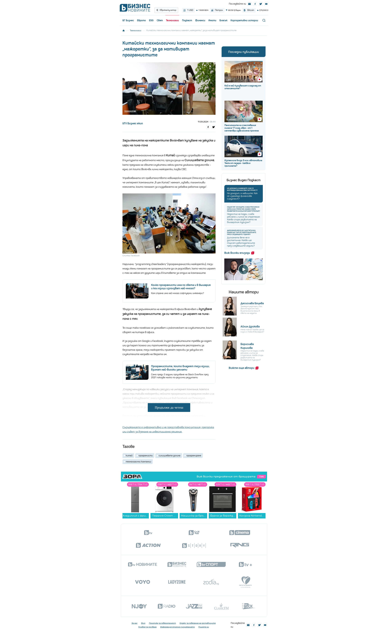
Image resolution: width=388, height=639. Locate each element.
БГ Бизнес (128, 20)
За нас (134, 623)
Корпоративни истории (244, 20)
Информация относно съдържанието (177, 627)
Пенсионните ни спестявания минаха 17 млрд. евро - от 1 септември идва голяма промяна (241, 128)
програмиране (193, 455)
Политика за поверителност (162, 623)
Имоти (212, 20)
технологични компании (138, 461)
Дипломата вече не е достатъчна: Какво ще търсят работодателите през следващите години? (241, 232)
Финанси (200, 20)
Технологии (172, 20)
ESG (151, 20)
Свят (160, 20)
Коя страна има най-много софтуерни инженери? (177, 293)
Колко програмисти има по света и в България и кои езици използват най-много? (181, 286)
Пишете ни (203, 627)
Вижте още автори (241, 368)
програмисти (146, 455)
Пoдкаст (187, 20)
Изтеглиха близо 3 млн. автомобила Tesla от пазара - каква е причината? (243, 163)
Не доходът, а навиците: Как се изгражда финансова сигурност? (242, 189)
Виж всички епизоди (237, 253)
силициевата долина (169, 455)
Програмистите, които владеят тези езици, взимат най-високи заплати (180, 368)
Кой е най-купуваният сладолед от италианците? (242, 87)
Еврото (141, 20)
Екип (143, 623)
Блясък (223, 20)
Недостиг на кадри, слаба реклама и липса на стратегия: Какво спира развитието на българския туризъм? (243, 209)
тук (261, 476)
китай (129, 455)
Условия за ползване (147, 627)
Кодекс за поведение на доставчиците (198, 623)
